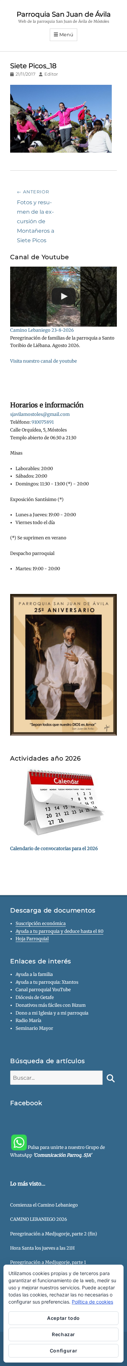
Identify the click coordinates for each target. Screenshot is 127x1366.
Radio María (28, 1020)
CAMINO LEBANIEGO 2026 (38, 1219)
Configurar (64, 1350)
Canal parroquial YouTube (43, 990)
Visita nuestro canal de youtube (43, 361)
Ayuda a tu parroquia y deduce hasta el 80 (59, 931)
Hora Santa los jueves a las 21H (42, 1248)
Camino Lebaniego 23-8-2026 (42, 330)
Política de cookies (92, 1302)
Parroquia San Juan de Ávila (64, 14)
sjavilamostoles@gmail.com (40, 414)
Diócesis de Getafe (35, 997)
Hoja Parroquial (32, 939)
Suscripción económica (41, 923)
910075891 (42, 422)
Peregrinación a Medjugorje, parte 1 (48, 1262)
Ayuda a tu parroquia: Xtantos (47, 982)
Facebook (26, 1103)
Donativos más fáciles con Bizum (51, 1005)
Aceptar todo (63, 1318)
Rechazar (63, 1334)
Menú (66, 35)
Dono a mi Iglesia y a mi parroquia (52, 1013)
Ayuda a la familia (34, 974)
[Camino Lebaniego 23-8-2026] (63, 297)
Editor (51, 74)
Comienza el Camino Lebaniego (44, 1205)
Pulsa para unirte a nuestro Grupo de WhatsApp (57, 1151)
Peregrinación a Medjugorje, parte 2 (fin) (53, 1234)
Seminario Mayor (34, 1028)
